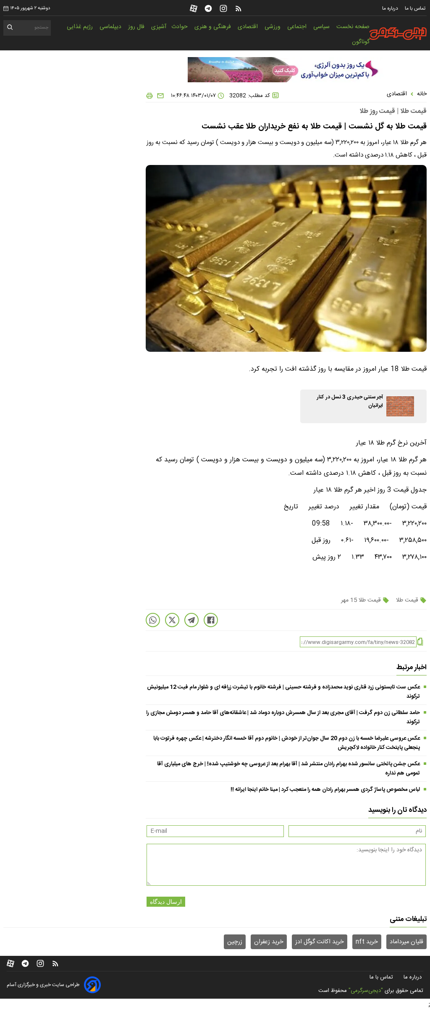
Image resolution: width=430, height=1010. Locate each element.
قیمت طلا (407, 600)
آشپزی (158, 27)
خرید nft (367, 942)
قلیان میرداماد (406, 942)
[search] (10, 28)
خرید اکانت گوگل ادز (319, 942)
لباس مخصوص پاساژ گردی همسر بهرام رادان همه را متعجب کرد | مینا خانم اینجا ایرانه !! (325, 789)
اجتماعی (297, 27)
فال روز (137, 27)
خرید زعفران (268, 942)
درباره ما (390, 8)
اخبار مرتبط (411, 667)
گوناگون (361, 42)
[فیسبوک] (211, 620)
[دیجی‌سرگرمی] (397, 33)
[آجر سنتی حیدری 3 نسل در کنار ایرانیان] (400, 406)
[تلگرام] (208, 8)
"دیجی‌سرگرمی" (366, 990)
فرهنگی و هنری (213, 27)
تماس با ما (416, 8)
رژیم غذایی (80, 27)
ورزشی (273, 27)
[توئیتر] (172, 620)
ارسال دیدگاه (166, 901)
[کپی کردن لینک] (420, 642)
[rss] (238, 8)
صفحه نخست (353, 27)
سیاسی (322, 27)
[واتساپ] (153, 620)
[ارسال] (158, 95)
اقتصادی (249, 27)
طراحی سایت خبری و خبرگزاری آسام (43, 985)
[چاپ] (149, 95)
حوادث (180, 27)
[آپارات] (193, 8)
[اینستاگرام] (223, 8)
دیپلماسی (111, 27)
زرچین (234, 942)
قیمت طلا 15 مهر (362, 600)
